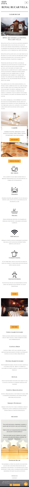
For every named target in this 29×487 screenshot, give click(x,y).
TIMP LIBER (14, 327)
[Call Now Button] (26, 484)
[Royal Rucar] (4, 2)
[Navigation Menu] (26, 2)
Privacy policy (16, 485)
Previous (4, 312)
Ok (11, 485)
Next (25, 312)
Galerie (15, 294)
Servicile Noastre (14, 161)
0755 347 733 (14, 475)
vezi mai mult (14, 139)
